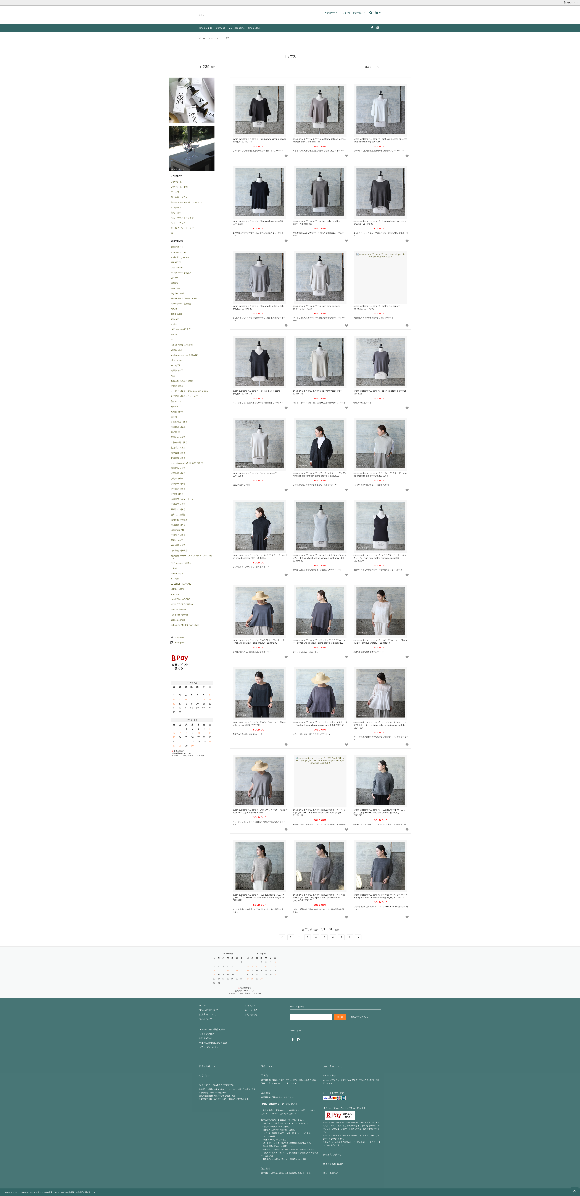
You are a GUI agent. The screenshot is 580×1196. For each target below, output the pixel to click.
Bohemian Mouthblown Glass (185, 625)
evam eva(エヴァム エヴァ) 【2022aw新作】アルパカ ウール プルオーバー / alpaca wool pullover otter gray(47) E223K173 (319, 897)
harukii (174, 308)
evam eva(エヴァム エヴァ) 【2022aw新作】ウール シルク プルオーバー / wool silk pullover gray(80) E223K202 (379, 812)
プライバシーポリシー (210, 1047)
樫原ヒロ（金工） (179, 437)
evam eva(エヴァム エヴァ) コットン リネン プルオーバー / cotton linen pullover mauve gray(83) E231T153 (320, 723)
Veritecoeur (176, 350)
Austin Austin (177, 573)
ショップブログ (206, 1033)
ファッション (177, 181)
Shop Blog (254, 28)
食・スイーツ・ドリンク (182, 228)
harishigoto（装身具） (181, 303)
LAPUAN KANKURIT (180, 329)
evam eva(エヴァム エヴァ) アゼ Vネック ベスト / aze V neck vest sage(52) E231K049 (260, 811)
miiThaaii (175, 578)
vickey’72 (175, 365)
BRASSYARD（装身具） (182, 272)
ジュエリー (176, 192)
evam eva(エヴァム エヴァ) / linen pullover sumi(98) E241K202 (258, 222)
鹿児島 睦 (175, 432)
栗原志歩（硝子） (179, 458)
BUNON (175, 277)
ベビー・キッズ (178, 223)
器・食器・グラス (179, 197)
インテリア (176, 207)
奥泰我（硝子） (178, 411)
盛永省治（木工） (179, 545)
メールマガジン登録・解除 (212, 1029)
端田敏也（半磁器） (180, 519)
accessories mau (179, 252)
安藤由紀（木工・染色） (182, 380)
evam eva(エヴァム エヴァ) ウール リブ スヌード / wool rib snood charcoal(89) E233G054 (260, 556)
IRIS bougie (176, 314)
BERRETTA (176, 262)
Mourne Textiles (178, 609)
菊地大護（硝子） (179, 452)
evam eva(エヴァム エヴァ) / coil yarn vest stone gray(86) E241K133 (256, 392)
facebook (179, 637)
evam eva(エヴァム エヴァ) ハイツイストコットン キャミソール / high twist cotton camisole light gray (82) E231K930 (319, 558)
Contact (220, 28)
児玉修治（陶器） (179, 473)
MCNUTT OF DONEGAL (182, 604)
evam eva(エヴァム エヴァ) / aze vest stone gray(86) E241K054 (379, 392)
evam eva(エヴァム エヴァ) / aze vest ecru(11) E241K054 (255, 474)
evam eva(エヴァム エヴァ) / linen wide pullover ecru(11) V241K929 (316, 307)
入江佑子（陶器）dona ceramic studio (189, 391)
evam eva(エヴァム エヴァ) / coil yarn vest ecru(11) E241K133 (318, 392)
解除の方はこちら (359, 1017)
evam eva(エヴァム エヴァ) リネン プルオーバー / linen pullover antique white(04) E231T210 (380, 641)
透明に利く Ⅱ (177, 247)
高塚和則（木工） (179, 468)
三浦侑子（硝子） (179, 535)
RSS (201, 1038)
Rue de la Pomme (179, 614)
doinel (174, 568)
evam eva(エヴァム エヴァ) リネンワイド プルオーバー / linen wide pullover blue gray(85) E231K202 (259, 641)
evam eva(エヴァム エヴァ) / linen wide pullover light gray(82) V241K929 (258, 307)
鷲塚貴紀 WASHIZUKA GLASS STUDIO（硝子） (191, 556)
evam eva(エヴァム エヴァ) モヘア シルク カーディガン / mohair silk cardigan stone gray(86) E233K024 (320, 474)
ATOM (208, 1038)
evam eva (213, 38)
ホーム (202, 38)
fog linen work (178, 293)
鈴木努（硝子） (178, 494)
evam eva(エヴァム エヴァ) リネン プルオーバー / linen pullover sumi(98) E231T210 (259, 723)
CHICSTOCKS (177, 589)
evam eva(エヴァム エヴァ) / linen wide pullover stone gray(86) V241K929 (379, 222)
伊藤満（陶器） (178, 385)
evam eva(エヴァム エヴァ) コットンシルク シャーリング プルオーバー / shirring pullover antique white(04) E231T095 (380, 725)
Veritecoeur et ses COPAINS (184, 355)
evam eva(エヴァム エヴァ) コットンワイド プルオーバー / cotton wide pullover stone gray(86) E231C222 (319, 641)
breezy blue (176, 267)
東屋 (173, 375)
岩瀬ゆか (175, 406)
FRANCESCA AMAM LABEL (184, 298)
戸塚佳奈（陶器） (179, 509)
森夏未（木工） (178, 540)
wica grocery (177, 360)
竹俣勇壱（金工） (179, 504)
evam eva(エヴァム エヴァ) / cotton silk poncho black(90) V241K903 (376, 307)
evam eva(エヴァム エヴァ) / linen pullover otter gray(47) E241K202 (316, 222)
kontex (174, 324)
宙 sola (174, 416)
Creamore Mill (177, 530)
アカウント (571, 3)
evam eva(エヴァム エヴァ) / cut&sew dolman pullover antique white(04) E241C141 (380, 140)
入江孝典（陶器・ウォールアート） (188, 396)
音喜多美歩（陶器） (180, 422)
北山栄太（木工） (179, 447)
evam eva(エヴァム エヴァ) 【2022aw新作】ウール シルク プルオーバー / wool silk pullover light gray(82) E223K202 (319, 812)
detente (174, 283)
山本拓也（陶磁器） (180, 550)
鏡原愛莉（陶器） (179, 427)
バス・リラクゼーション (182, 217)
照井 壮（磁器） (178, 514)
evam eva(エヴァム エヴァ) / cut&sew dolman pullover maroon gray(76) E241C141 (319, 140)
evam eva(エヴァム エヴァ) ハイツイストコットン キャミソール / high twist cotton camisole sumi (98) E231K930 (380, 558)
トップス (225, 38)
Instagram (180, 642)
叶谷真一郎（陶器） (180, 442)
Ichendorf (175, 594)
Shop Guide (205, 28)
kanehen (175, 319)
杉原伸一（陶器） (179, 483)
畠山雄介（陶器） (179, 524)
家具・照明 (176, 212)
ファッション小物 (179, 186)
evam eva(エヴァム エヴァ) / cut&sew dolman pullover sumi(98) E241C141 (259, 140)
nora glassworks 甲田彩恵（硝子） (187, 463)
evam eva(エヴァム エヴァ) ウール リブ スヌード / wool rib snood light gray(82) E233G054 (380, 474)
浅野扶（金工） (178, 370)
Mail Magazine (237, 28)
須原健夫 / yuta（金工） (182, 499)
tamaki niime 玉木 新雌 (182, 344)
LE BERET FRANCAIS (181, 583)
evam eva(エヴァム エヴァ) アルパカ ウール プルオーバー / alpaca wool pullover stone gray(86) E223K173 (380, 896)
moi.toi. (174, 334)
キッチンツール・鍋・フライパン (186, 202)
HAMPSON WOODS (180, 599)
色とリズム (176, 401)
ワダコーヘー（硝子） (181, 563)
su (172, 339)
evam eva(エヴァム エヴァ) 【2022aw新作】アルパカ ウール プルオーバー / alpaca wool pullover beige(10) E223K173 (259, 897)
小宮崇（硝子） (178, 478)
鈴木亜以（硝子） (179, 488)
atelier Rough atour (180, 257)
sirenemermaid (178, 620)
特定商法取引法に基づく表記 (213, 1042)
